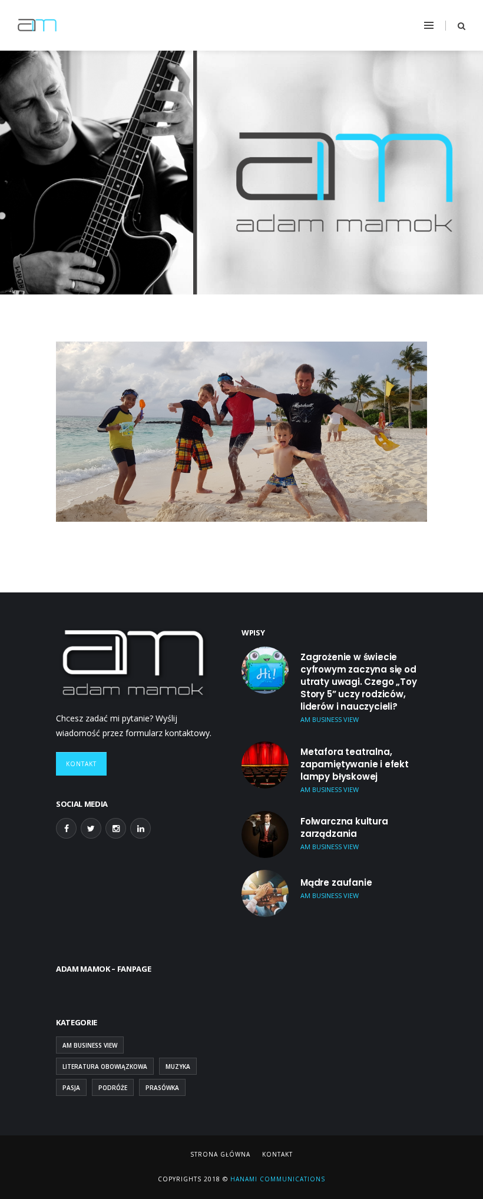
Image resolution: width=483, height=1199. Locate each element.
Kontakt (81, 764)
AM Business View (89, 1045)
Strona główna (220, 1154)
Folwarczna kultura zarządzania (344, 827)
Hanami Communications (276, 1179)
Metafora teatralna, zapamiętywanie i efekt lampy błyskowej (354, 764)
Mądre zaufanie (336, 882)
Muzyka (178, 1066)
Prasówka (162, 1088)
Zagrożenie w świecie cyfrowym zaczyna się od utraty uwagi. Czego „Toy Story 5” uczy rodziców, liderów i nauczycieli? (358, 682)
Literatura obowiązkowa (104, 1066)
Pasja (71, 1088)
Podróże (112, 1088)
